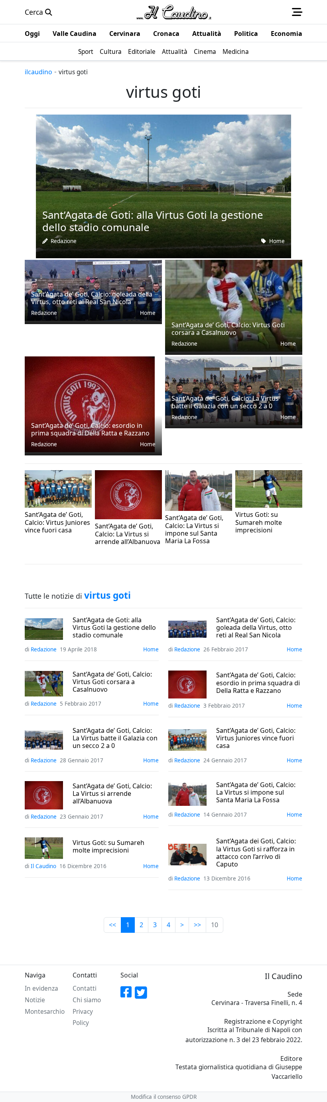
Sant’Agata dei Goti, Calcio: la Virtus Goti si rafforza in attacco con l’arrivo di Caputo (256, 852)
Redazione (64, 241)
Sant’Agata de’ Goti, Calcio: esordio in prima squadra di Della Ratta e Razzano (258, 682)
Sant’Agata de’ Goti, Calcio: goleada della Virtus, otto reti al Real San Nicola (255, 627)
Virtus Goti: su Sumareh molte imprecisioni (108, 846)
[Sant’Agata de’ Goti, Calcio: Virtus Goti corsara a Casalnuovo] (233, 305)
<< (112, 924)
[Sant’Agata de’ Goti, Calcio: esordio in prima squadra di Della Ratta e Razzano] (90, 403)
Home (277, 241)
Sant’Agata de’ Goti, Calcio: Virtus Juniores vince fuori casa (255, 738)
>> (197, 924)
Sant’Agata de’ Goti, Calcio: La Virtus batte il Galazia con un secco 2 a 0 (115, 738)
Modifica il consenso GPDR (164, 1096)
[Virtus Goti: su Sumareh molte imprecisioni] (268, 488)
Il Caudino (248, 541)
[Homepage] (174, 12)
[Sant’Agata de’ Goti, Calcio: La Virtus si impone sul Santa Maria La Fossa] (198, 490)
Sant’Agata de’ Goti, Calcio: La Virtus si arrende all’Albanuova (112, 793)
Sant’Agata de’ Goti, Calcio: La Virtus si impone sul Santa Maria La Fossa (255, 792)
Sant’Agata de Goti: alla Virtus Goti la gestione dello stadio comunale (114, 627)
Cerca (35, 12)
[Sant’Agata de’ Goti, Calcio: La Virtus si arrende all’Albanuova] (128, 494)
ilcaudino (38, 71)
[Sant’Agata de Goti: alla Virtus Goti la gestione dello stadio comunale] (163, 185)
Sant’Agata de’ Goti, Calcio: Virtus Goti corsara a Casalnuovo (112, 682)
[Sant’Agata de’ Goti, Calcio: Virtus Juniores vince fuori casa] (58, 488)
